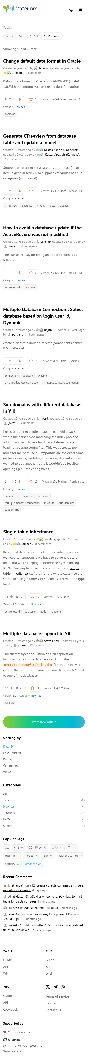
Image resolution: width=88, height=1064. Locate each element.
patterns (56, 611)
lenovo (43, 68)
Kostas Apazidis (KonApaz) (60, 150)
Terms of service (57, 996)
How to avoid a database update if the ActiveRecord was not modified (42, 231)
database (10, 113)
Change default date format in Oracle (42, 61)
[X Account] (48, 987)
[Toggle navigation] (81, 9)
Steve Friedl (51, 641)
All (5, 794)
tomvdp (45, 242)
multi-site (43, 496)
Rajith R (48, 330)
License (51, 1003)
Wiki (6, 973)
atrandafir (18, 885)
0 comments (33, 73)
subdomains (12, 509)
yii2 (18, 847)
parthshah (18, 334)
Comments (10, 766)
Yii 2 (21, 36)
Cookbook (10, 1009)
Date (6, 746)
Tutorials (44, 813)
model (41, 205)
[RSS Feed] (63, 987)
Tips (44, 800)
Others (44, 826)
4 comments (36, 334)
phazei (21, 645)
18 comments (38, 645)
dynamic (42, 375)
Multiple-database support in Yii (36, 633)
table (52, 205)
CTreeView (11, 205)
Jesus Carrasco (17, 914)
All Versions (51, 36)
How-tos (20, 106)
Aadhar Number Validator (41, 908)
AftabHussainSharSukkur (24, 896)
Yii (72, 847)
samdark (17, 73)
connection (11, 375)
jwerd (44, 418)
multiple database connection (61, 382)
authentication (70, 856)
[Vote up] (10, 99)
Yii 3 (10, 36)
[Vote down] (19, 99)
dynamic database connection (22, 382)
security (12, 864)
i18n (48, 856)
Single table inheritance (28, 532)
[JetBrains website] (11, 1039)
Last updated (12, 753)
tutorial (12, 856)
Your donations (19, 1032)
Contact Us (53, 1010)
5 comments (26, 423)
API (5, 967)
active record (12, 287)
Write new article (44, 722)
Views (7, 772)
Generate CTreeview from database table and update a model (39, 139)
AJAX (57, 847)
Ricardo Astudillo (19, 925)
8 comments (43, 544)
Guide (7, 960)
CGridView (38, 847)
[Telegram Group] (55, 987)
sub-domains (66, 503)
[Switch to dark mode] (71, 9)
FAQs (44, 819)
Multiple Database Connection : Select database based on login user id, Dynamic (43, 316)
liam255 (13, 908)
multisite (49, 503)
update (64, 205)
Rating (7, 759)
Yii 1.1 (34, 36)
